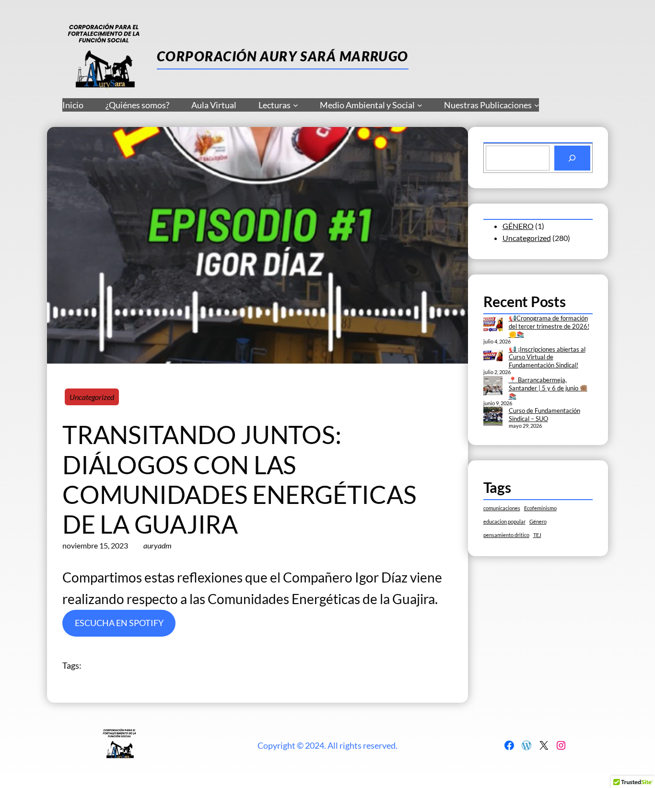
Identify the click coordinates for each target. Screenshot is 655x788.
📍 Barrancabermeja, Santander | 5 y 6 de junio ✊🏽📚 (548, 388)
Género (538, 521)
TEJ (537, 535)
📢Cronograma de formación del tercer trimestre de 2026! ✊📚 (549, 326)
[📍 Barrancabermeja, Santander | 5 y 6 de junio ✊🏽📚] (493, 386)
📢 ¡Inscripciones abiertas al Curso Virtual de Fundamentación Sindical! (547, 357)
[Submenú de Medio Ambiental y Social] (419, 105)
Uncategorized (92, 396)
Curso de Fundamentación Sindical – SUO (544, 415)
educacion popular (504, 521)
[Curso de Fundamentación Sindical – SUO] (493, 417)
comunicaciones (501, 508)
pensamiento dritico (506, 535)
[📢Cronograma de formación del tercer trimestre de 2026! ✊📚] (493, 324)
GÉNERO (518, 225)
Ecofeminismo (540, 508)
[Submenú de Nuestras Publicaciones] (536, 105)
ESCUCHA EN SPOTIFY (119, 622)
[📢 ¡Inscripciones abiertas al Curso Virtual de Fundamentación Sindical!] (493, 355)
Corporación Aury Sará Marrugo (283, 56)
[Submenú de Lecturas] (295, 105)
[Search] (572, 158)
